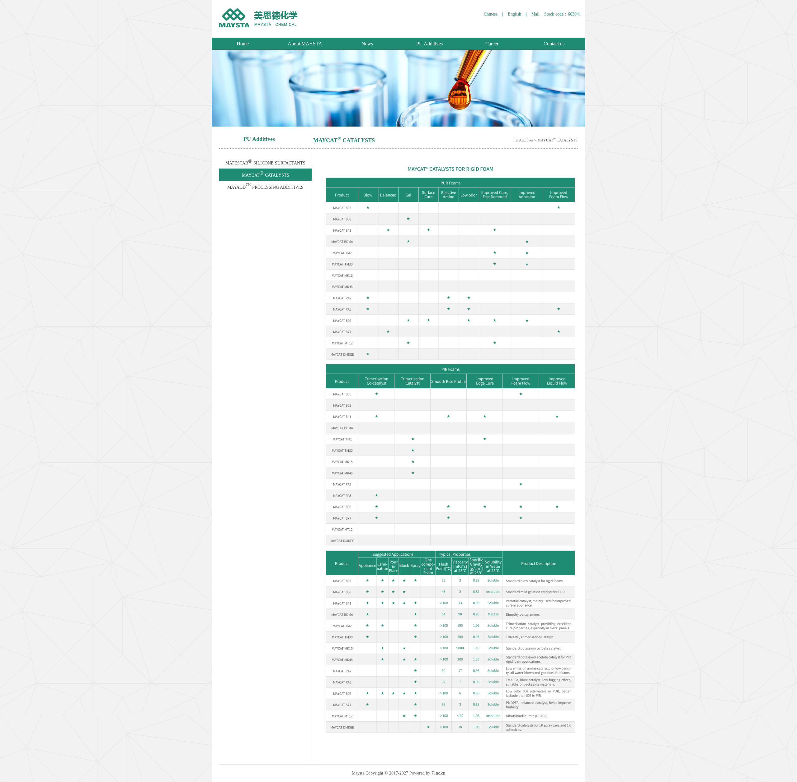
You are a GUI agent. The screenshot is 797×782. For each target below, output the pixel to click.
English (514, 14)
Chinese (491, 14)
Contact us (554, 43)
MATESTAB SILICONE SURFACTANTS (265, 161)
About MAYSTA (305, 43)
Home (243, 43)
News (367, 43)
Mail (535, 14)
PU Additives (429, 43)
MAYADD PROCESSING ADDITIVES (265, 186)
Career (491, 43)
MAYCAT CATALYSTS (265, 174)
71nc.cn (438, 773)
